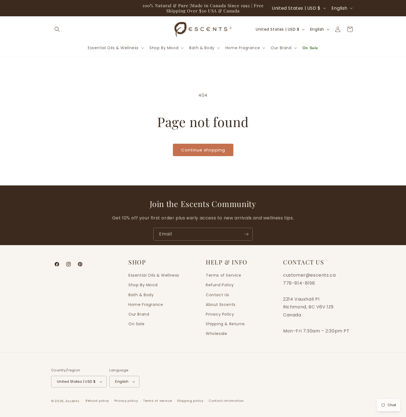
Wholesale (216, 333)
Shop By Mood (142, 285)
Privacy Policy (220, 314)
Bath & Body (141, 294)
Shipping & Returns (225, 324)
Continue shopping (203, 150)
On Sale (136, 324)
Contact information (226, 400)
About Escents (221, 304)
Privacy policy (126, 400)
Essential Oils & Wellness (153, 275)
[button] (57, 29)
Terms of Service (223, 275)
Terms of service (157, 400)
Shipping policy (190, 400)
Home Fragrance (145, 304)
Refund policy (97, 400)
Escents (73, 401)
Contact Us (217, 294)
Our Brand (138, 314)
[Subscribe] (246, 234)
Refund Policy (220, 285)
